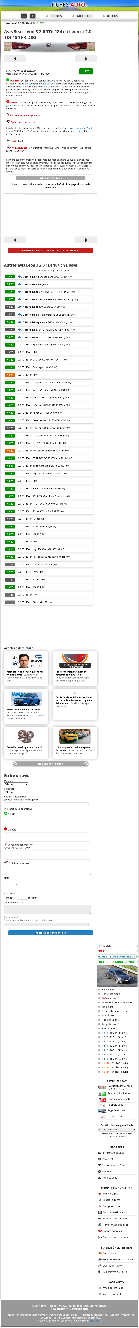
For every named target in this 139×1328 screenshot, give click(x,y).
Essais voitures (111, 1199)
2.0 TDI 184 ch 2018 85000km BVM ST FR (38, 511)
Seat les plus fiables (119, 1093)
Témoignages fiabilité (115, 1224)
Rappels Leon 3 (110, 1024)
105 (114, 1032)
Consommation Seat (113, 1165)
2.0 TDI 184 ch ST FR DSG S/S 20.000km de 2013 (42, 458)
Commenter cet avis (50, 177)
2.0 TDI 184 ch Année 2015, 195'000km (37, 412)
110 (114, 1037)
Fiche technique (111, 993)
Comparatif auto (112, 1206)
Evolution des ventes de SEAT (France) (120, 1087)
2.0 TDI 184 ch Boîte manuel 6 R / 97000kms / (41, 420)
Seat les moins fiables (120, 1099)
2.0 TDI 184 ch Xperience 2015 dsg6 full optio (41, 344)
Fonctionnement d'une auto (119, 1259)
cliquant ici (95, 1320)
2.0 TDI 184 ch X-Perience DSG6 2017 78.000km (41, 405)
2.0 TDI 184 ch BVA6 (31, 284)
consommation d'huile (81, 128)
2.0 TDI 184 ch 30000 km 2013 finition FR (38, 488)
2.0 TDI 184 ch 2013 (28, 518)
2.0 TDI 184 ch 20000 (28, 534)
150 (114, 1054)
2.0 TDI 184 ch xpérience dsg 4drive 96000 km (41, 450)
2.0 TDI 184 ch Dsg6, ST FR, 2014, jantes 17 (39, 443)
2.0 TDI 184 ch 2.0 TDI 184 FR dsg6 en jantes (40, 397)
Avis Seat (107, 1171)
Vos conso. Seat (112, 1294)
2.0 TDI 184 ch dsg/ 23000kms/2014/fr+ (38, 549)
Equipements (109, 1028)
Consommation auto (115, 1212)
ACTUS (112, 16)
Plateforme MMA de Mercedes (23, 709)
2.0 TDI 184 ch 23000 (28, 587)
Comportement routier (115, 1011)
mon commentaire (50, 932)
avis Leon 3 (110, 998)
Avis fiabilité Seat (113, 1287)
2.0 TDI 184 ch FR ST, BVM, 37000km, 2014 (39, 503)
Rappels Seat (115, 1104)
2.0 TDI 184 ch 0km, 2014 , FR (32, 602)
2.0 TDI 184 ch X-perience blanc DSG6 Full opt (44, 276)
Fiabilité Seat (109, 1177)
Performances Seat (113, 1152)
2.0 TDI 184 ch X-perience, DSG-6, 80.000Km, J (44, 322)
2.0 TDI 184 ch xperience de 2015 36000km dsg (41, 556)
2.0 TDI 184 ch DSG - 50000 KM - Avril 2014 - (40, 359)
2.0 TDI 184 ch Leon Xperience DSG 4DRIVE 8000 (45, 329)
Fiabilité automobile (115, 1218)
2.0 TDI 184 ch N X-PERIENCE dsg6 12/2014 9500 (45, 292)
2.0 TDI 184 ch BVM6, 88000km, (34, 526)
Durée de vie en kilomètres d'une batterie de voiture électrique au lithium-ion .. (74, 700)
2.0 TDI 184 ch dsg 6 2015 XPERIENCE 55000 (40, 473)
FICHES (56, 16)
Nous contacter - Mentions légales (69, 1308)
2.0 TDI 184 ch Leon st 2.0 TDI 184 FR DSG (42, 337)
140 (114, 1050)
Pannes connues (112, 1231)
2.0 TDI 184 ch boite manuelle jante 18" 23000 (41, 465)
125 (114, 1045)
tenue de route (48, 83)
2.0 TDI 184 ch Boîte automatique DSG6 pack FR (45, 314)
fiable (27, 83)
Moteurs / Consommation (117, 1002)
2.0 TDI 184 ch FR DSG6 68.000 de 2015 (40, 307)
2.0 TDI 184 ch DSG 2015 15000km (35, 564)
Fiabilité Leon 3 (110, 1019)
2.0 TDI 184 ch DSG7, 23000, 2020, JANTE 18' (40, 435)
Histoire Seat (115, 1116)
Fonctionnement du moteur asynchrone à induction (71, 673)
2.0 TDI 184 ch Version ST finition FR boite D (40, 390)
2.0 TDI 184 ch (25, 352)
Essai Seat (107, 1159)
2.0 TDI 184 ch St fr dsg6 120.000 (34, 367)
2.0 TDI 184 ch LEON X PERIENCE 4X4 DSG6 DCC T (46, 299)
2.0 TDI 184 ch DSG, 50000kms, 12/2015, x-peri (41, 382)
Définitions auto (112, 1265)
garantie (78, 131)
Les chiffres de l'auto (115, 1271)
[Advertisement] (50, 215)
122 (114, 1041)
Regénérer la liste (50, 764)
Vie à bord (107, 1006)
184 (115, 1071)
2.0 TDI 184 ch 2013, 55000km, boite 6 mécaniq (41, 496)
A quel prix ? (109, 1015)
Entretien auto (111, 1253)
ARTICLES (84, 16)
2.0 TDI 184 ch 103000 (29, 579)
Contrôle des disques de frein (23, 747)
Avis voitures (110, 1193)
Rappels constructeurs (116, 1237)
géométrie (11, 105)
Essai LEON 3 (109, 989)
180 (114, 1058)
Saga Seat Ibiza (116, 1110)
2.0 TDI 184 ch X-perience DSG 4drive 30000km (41, 427)
